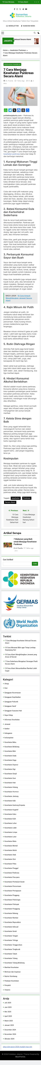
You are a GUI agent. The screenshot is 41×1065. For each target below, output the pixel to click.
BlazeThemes (20, 1057)
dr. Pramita (9, 81)
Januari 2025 (9, 1025)
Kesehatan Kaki (10, 801)
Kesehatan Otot (10, 859)
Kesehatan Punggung (12, 909)
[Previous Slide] (34, 2)
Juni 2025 (7, 1007)
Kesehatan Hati (10, 783)
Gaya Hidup (8, 715)
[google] (23, 9)
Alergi (6, 684)
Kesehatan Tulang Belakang (14, 963)
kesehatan (16, 498)
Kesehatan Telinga (11, 940)
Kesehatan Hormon (11, 792)
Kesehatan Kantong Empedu (14, 805)
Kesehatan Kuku (10, 814)
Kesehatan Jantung (11, 796)
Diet (5, 688)
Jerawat (7, 724)
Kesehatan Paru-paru (11, 877)
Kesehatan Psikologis (12, 900)
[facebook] (14, 9)
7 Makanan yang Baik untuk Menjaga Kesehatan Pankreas (25, 541)
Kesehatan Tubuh (10, 954)
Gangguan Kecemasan (12, 693)
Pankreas (26, 498)
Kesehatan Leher (10, 823)
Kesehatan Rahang (11, 913)
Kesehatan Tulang (10, 958)
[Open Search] (35, 33)
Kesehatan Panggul (11, 868)
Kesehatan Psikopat (11, 904)
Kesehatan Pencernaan (12, 886)
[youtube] (26, 9)
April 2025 (8, 1016)
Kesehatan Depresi (11, 765)
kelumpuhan (8, 738)
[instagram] (17, 9)
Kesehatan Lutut (10, 837)
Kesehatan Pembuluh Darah (14, 882)
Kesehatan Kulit (10, 819)
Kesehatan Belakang (11, 747)
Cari (35, 564)
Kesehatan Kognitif (11, 810)
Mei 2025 (7, 1012)
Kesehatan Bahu (10, 742)
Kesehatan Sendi (10, 931)
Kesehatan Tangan (11, 936)
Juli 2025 (7, 1003)
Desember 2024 (10, 1030)
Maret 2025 (8, 1021)
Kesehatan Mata (10, 841)
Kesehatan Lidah (10, 828)
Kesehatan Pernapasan (12, 891)
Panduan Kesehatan (11, 981)
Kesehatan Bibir (10, 751)
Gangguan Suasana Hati (13, 711)
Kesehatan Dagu (10, 760)
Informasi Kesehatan (12, 720)
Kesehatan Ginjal (10, 774)
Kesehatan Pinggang (11, 895)
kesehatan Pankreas (12, 64)
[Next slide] (38, 2)
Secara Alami (10, 502)
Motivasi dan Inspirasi (12, 972)
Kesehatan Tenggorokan (13, 945)
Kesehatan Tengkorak (12, 949)
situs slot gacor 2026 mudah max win (17, 1047)
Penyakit (7, 985)
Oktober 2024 (9, 1039)
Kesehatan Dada (10, 756)
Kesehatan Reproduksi (12, 922)
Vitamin (7, 990)
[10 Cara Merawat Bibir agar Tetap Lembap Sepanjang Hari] (36, 42)
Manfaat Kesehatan (11, 967)
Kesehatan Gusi (10, 778)
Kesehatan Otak (10, 855)
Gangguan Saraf (10, 706)
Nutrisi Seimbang (10, 976)
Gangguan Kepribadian (12, 697)
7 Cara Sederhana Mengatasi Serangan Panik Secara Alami (20, 2)
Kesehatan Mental (11, 846)
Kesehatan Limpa (10, 832)
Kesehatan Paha (10, 864)
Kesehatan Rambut (11, 918)
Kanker (7, 729)
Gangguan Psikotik (11, 702)
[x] (20, 9)
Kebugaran (8, 733)
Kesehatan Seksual (11, 927)
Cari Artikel (8, 559)
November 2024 (10, 1034)
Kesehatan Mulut (10, 850)
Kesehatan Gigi (9, 769)
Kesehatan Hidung (11, 787)
